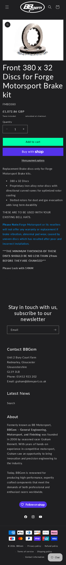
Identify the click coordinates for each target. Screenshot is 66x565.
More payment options (33, 160)
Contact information (34, 557)
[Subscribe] (55, 330)
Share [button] (9, 278)
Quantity (7, 121)
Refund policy (51, 546)
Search (11, 403)
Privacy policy (34, 546)
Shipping (21, 116)
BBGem (20, 546)
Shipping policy (44, 551)
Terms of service (25, 551)
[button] (7, 7)
